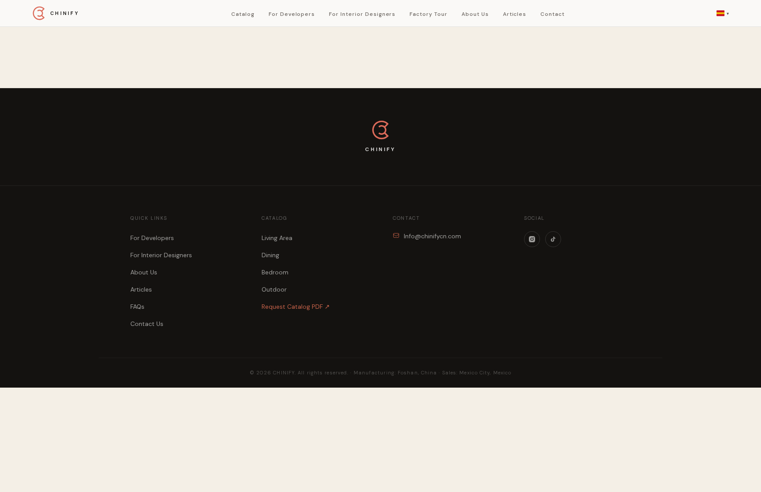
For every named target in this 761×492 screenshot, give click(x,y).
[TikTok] (553, 239)
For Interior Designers (362, 14)
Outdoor (274, 289)
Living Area (277, 238)
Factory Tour (428, 14)
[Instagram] (532, 239)
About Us (475, 14)
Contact (552, 14)
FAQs (137, 307)
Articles (515, 14)
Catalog (243, 14)
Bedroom (275, 272)
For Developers (292, 14)
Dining (270, 255)
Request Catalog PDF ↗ (296, 307)
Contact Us (146, 324)
